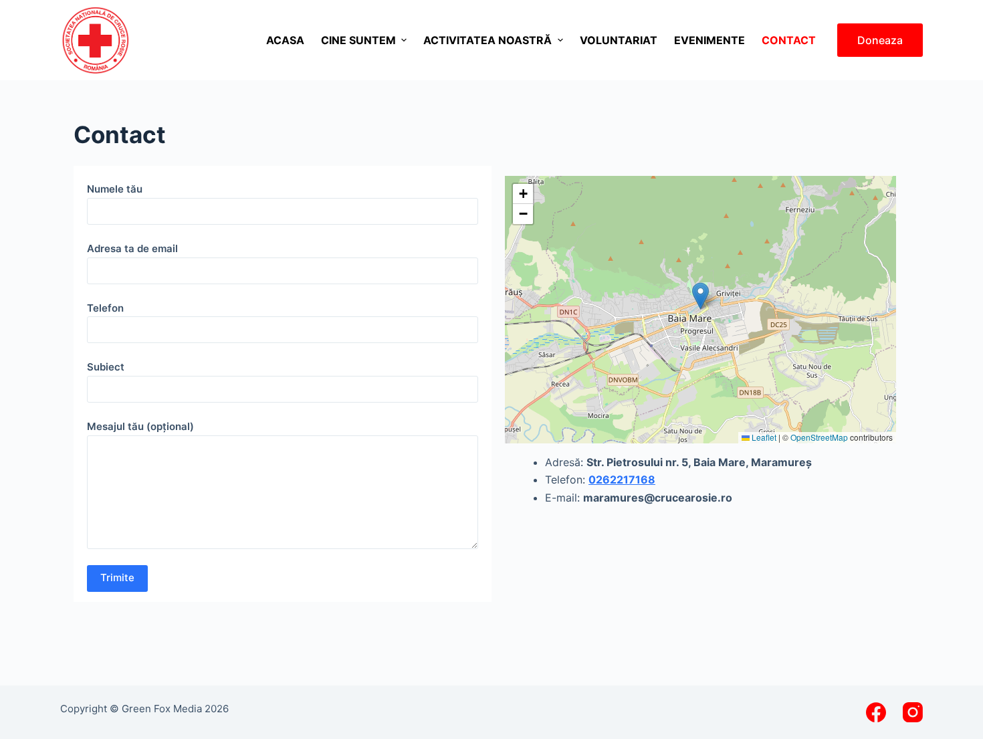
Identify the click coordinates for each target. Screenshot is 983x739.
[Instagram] (913, 712)
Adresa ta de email (132, 248)
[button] (700, 296)
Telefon (105, 308)
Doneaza (880, 40)
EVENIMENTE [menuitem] (709, 40)
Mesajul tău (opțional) (140, 426)
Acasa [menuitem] (285, 40)
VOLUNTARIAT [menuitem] (618, 40)
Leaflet (763, 437)
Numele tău (114, 189)
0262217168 (621, 479)
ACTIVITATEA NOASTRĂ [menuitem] (487, 40)
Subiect (105, 366)
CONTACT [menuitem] (789, 40)
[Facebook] (876, 712)
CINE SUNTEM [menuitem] (358, 40)
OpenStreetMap (819, 437)
